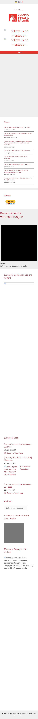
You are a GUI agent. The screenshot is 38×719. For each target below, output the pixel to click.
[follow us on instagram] (19, 26)
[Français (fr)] (21, 2)
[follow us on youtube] (22, 26)
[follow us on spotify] (26, 26)
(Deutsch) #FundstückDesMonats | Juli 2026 (16, 127)
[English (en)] (19, 2)
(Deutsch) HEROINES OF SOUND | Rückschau (17, 150)
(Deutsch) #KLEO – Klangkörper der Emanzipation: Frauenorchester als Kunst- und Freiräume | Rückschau (18, 142)
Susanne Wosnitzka (15, 453)
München (7, 106)
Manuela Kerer (23, 103)
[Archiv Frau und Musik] (19, 21)
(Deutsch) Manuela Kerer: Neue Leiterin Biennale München (18, 79)
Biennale (9, 103)
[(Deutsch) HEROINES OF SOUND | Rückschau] (11, 473)
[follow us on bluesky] (19, 42)
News (8, 101)
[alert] (19, 244)
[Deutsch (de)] (16, 2)
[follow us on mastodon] (19, 33)
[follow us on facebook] (15, 26)
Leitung (15, 103)
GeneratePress (19, 716)
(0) (5, 453)
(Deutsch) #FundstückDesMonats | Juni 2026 (17, 164)
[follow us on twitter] (12, 26)
